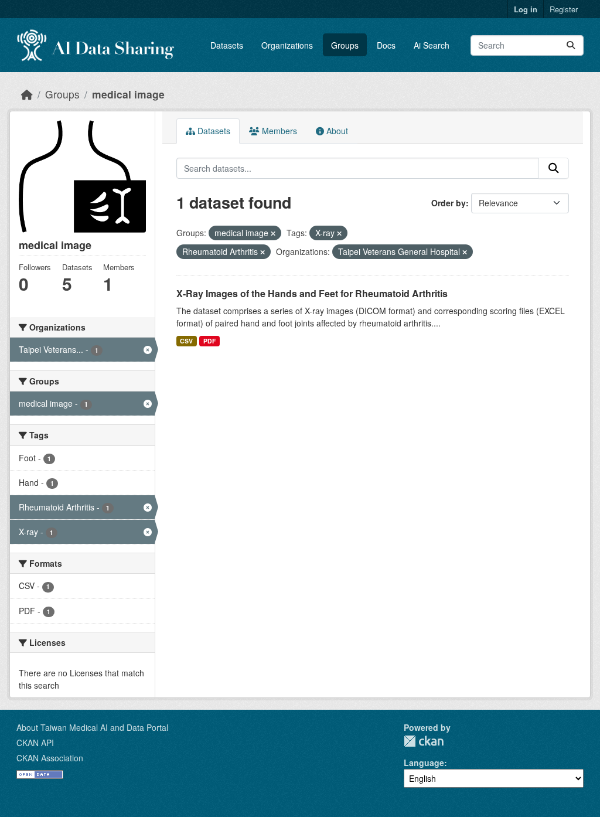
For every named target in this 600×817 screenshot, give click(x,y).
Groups (345, 45)
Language (424, 762)
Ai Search (431, 45)
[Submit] (570, 45)
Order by (448, 203)
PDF (209, 340)
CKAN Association (49, 758)
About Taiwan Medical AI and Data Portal (92, 727)
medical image (128, 94)
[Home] (27, 94)
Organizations (287, 45)
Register (564, 9)
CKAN (424, 741)
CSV (186, 340)
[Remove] (273, 233)
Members (278, 131)
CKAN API (35, 742)
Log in (525, 9)
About (336, 131)
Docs (386, 45)
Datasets (226, 45)
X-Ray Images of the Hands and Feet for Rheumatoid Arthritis (312, 293)
